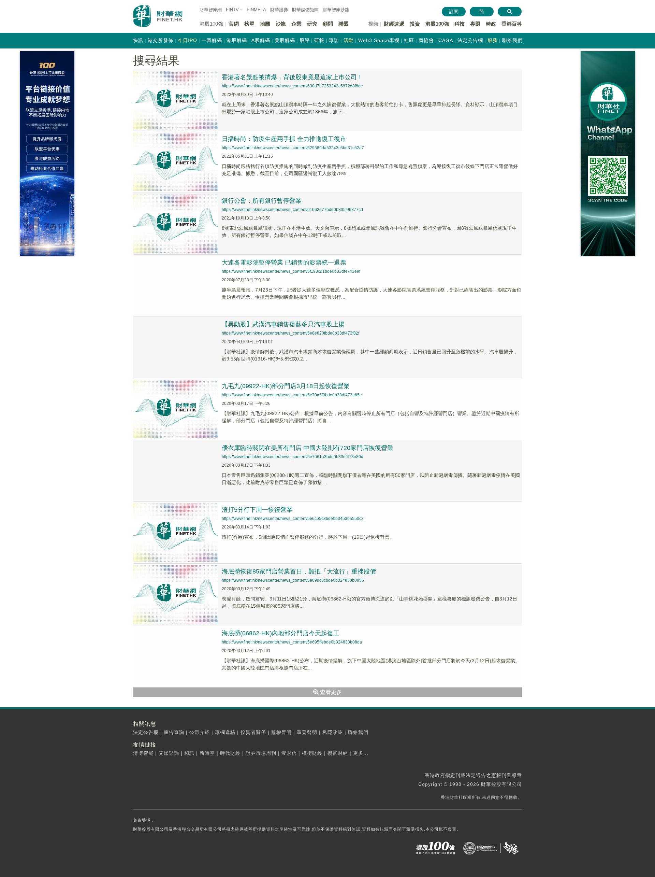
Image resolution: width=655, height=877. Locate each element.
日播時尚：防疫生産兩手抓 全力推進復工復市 (284, 139)
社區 (409, 40)
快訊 (138, 40)
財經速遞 (394, 24)
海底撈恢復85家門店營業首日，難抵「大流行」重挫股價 (299, 571)
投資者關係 (253, 732)
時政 (491, 24)
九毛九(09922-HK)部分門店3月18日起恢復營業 (286, 386)
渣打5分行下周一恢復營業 (257, 509)
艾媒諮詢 (169, 753)
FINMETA (256, 9)
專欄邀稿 (225, 732)
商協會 (426, 40)
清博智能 (143, 753)
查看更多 (330, 692)
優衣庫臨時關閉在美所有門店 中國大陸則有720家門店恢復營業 (307, 447)
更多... (360, 753)
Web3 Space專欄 (378, 40)
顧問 (328, 24)
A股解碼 (260, 40)
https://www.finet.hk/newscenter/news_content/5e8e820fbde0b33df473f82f (290, 333)
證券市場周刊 (261, 753)
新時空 (207, 753)
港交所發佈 (160, 40)
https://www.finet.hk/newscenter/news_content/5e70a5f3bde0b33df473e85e (292, 395)
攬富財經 (338, 753)
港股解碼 (237, 40)
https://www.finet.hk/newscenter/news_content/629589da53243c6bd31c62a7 (293, 147)
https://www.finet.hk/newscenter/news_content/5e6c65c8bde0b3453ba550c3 (293, 518)
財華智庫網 (211, 9)
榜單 (249, 24)
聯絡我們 (512, 40)
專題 (475, 24)
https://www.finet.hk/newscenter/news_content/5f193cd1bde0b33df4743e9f (291, 271)
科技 (459, 24)
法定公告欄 (470, 40)
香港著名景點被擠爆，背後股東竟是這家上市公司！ (292, 77)
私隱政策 (332, 732)
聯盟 (343, 24)
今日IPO (187, 40)
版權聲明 (281, 732)
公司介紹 (199, 732)
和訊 (189, 753)
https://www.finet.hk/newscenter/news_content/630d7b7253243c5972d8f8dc (292, 86)
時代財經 (230, 753)
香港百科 (511, 24)
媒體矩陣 (305, 9)
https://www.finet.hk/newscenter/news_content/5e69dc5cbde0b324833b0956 (293, 580)
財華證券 (279, 9)
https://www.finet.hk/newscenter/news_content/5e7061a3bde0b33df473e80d (292, 456)
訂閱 (453, 11)
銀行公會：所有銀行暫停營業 (262, 200)
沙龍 (281, 24)
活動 (349, 40)
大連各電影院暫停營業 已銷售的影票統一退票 (284, 262)
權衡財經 (312, 753)
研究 (312, 24)
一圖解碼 (212, 40)
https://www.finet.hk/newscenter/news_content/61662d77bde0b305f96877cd (292, 209)
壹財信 (289, 753)
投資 (415, 24)
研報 (319, 40)
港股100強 (437, 24)
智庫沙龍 (336, 9)
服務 (492, 40)
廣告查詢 (174, 732)
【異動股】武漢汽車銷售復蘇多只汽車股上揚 (283, 324)
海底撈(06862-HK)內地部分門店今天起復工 (280, 633)
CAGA (445, 40)
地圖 (265, 24)
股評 (305, 40)
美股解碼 (285, 40)
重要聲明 (307, 732)
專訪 (334, 40)
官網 (234, 24)
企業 (296, 24)
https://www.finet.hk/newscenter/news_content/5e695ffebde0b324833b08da (292, 642)
